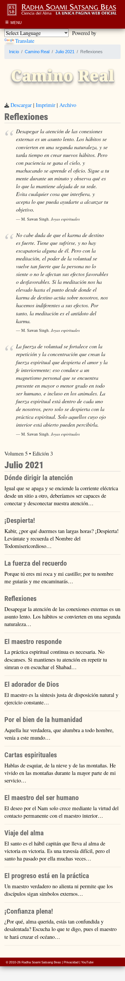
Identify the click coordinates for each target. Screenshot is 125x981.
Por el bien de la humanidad (43, 720)
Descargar (21, 104)
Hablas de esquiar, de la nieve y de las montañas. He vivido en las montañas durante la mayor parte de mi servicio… (60, 773)
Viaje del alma (24, 833)
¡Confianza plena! (28, 911)
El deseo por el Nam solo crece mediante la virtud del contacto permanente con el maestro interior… (61, 811)
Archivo (67, 104)
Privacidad (71, 962)
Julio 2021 (64, 51)
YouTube (87, 962)
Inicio (14, 51)
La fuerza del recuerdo (35, 563)
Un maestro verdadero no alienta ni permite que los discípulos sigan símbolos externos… (58, 889)
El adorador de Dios (31, 684)
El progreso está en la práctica (46, 876)
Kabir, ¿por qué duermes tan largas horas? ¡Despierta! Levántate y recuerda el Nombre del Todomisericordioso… (61, 538)
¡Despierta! (19, 521)
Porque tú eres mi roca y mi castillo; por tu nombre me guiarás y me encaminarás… (58, 577)
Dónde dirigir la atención (38, 478)
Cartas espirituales (30, 755)
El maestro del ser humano (41, 798)
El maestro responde (33, 642)
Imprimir (45, 104)
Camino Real (37, 51)
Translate (24, 40)
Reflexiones (20, 599)
